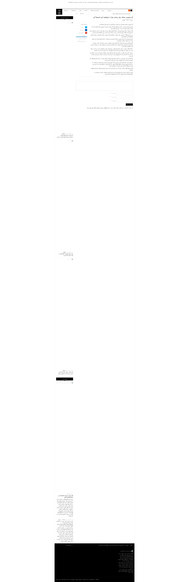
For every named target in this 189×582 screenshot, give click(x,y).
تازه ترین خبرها (70, 521)
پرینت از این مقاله (82, 41)
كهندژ (124, 4)
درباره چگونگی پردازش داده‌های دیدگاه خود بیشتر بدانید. (98, 108)
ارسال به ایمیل (82, 38)
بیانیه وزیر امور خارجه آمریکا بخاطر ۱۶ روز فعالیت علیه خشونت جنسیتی (125, 559)
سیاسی (80, 10)
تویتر (83, 27)
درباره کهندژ (109, 10)
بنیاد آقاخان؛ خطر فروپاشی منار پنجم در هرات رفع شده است (126, 570)
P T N (64, 519)
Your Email (113, 97)
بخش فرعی (68, 545)
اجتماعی (59, 519)
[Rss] (129, 10)
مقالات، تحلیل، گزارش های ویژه (67, 522)
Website (114, 101)
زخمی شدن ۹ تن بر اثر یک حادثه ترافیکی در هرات (121, 13)
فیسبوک (81, 30)
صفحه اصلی (66, 10)
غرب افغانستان (73, 10)
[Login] (131, 10)
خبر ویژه (66, 521)
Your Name (113, 93)
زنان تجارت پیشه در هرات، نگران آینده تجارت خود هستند (126, 566)
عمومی (123, 19)
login (63, 133)
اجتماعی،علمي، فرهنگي (95, 10)
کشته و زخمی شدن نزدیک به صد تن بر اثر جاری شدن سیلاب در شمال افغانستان (126, 555)
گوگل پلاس (81, 33)
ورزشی (102, 10)
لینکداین (83, 35)
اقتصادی (85, 10)
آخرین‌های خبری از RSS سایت (125, 551)
